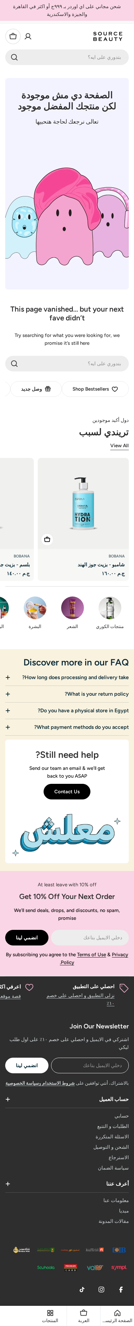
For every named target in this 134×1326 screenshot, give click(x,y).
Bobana (117, 556)
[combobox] (67, 57)
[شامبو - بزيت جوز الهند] (83, 503)
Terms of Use (91, 955)
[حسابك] (28, 36)
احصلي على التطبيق (93, 986)
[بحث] (14, 57)
